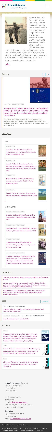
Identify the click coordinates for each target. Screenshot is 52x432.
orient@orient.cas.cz (18, 402)
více (8, 64)
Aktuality (5, 74)
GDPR (43, 428)
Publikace (6, 325)
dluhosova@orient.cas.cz (20, 419)
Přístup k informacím (19, 428)
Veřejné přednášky (15, 315)
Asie (14, 146)
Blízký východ (16, 211)
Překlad (22, 211)
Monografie (6, 133)
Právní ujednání (33, 428)
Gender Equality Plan (27, 430)
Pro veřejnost (7, 315)
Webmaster (40, 430)
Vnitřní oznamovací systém (10, 430)
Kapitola (5, 330)
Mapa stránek (6, 428)
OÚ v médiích (7, 272)
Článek (4, 345)
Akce (4, 300)
